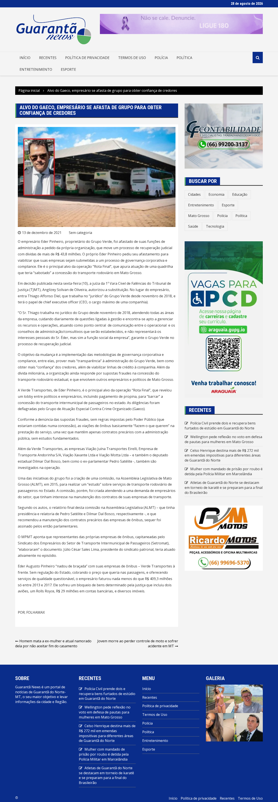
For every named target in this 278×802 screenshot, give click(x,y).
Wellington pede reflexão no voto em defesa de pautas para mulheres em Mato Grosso (223, 439)
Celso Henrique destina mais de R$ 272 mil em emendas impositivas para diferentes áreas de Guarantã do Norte (223, 455)
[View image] (220, 698)
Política (184, 57)
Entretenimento (36, 69)
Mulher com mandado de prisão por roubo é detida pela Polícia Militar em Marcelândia (224, 471)
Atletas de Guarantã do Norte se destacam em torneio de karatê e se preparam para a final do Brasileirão (224, 487)
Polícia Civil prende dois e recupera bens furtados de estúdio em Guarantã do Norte (220, 426)
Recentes (47, 57)
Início (25, 57)
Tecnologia (215, 226)
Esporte (68, 69)
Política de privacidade (87, 57)
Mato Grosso (198, 215)
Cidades (194, 194)
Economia (216, 194)
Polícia (161, 57)
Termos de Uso (132, 57)
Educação (239, 194)
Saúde (193, 226)
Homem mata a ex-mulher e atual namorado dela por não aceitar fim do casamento (53, 643)
